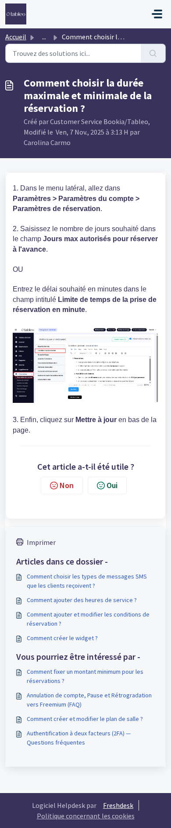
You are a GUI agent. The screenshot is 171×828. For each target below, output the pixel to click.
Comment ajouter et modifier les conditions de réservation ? (88, 618)
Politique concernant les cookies (86, 815)
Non (67, 485)
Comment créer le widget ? (62, 638)
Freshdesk (118, 805)
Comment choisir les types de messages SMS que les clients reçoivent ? (87, 580)
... (44, 36)
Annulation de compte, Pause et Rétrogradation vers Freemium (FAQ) (89, 699)
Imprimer (41, 542)
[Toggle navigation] (157, 14)
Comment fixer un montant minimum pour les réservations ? (85, 676)
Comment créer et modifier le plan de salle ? (85, 719)
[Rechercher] (153, 53)
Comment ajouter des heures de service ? (82, 600)
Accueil (15, 36)
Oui (112, 485)
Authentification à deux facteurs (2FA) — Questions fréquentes (79, 737)
